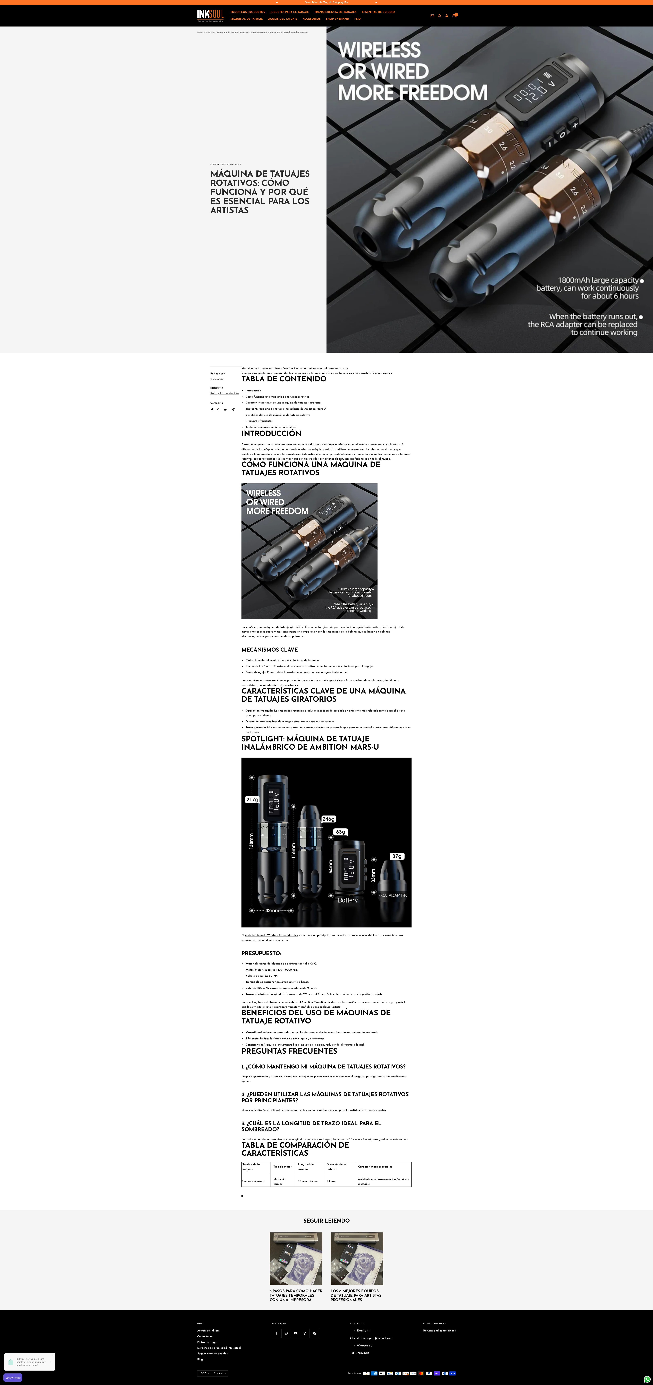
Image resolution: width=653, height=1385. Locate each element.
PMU (357, 19)
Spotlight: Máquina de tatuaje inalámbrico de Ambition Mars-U (286, 409)
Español (218, 1373)
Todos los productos (247, 12)
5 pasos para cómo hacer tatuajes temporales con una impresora (296, 1295)
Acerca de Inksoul (208, 1330)
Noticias (210, 32)
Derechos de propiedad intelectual (219, 1348)
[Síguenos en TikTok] (304, 1333)
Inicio (200, 32)
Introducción (253, 390)
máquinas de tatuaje (267, 444)
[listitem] (212, 409)
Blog (200, 1359)
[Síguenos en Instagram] (286, 1333)
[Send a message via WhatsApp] (647, 1379)
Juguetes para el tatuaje (289, 12)
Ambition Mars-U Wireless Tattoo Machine (271, 935)
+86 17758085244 (360, 1353)
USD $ (202, 1373)
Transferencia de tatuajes (335, 12)
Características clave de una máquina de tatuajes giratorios (284, 402)
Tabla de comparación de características (271, 427)
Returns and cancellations (439, 1330)
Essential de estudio (378, 12)
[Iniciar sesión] (446, 15)
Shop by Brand (337, 19)
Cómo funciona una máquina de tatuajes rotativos (277, 397)
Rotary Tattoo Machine (225, 165)
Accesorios (312, 19)
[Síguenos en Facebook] (276, 1333)
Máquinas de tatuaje (246, 19)
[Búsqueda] (439, 15)
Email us (362, 1330)
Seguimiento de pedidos (212, 1353)
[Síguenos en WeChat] (314, 1333)
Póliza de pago (206, 1342)
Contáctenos (205, 1336)
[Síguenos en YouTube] (295, 1333)
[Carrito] (454, 15)
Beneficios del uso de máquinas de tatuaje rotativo (278, 415)
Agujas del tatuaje (282, 19)
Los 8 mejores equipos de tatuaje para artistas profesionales (356, 1295)
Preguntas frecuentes (259, 421)
